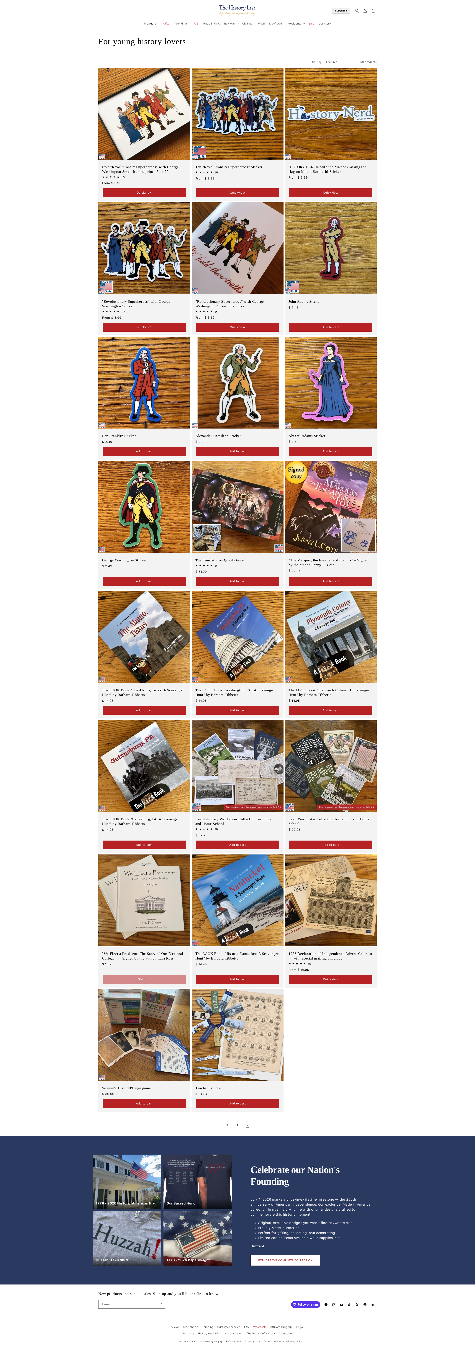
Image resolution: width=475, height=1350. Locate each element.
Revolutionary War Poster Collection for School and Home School (234, 821)
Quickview (144, 192)
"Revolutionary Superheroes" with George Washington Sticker (136, 303)
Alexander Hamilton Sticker (218, 436)
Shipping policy (294, 1341)
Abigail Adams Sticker (307, 436)
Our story (188, 1333)
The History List (191, 1341)
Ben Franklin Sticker (119, 436)
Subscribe (341, 10)
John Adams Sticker (305, 301)
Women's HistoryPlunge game (126, 1088)
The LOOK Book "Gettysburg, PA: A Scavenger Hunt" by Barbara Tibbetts (140, 821)
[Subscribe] (161, 1304)
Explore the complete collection (285, 1260)
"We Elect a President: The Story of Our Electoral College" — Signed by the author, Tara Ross (142, 955)
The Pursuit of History (260, 1333)
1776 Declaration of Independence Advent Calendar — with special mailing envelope (331, 955)
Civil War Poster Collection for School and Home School (329, 821)
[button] (151, 23)
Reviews (174, 1326)
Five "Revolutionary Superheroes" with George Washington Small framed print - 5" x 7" (140, 169)
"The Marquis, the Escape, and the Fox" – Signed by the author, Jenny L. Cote (328, 562)
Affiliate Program (281, 1326)
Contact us (286, 1333)
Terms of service (273, 1341)
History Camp (234, 1333)
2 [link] (248, 1125)
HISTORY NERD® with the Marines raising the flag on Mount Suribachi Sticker (327, 169)
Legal (300, 1326)
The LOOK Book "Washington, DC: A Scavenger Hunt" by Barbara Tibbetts (234, 692)
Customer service (228, 1326)
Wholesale (259, 1326)
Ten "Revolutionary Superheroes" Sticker (229, 167)
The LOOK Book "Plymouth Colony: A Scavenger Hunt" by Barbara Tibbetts (329, 692)
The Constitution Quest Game (219, 560)
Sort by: (317, 61)
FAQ (247, 1326)
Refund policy (233, 1341)
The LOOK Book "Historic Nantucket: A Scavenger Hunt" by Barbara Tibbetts (237, 955)
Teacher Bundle (208, 1088)
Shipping (208, 1326)
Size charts (190, 1326)
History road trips (209, 1333)
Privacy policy (252, 1341)
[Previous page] (227, 1125)
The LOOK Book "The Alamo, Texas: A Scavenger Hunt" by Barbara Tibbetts (143, 692)
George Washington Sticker (124, 560)
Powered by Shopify (211, 1341)
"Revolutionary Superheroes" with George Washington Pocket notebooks (229, 303)
